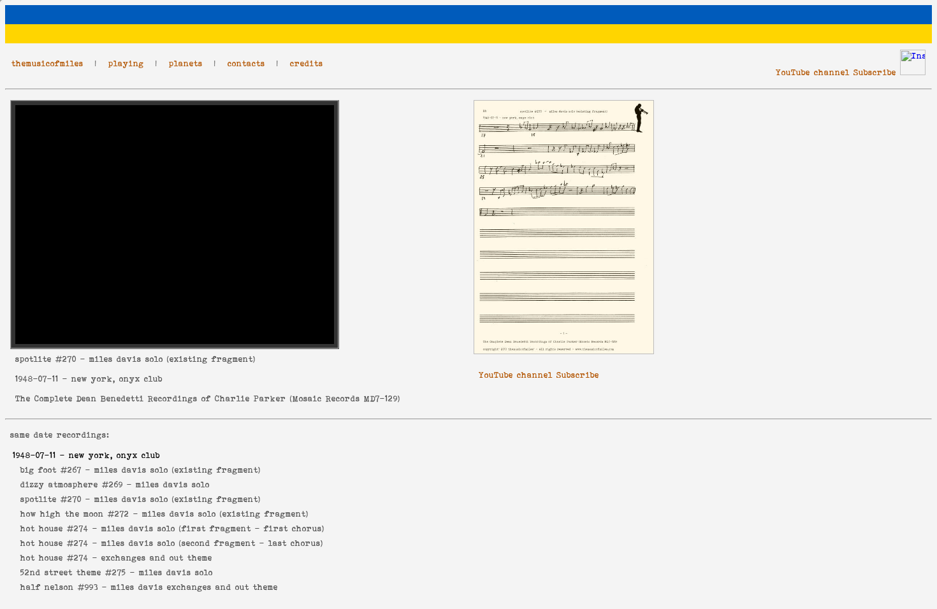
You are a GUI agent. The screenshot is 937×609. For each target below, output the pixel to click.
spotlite (33, 359)
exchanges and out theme (156, 557)
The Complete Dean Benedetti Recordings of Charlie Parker (150, 398)
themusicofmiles (47, 63)
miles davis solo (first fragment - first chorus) (212, 528)
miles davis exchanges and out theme (194, 587)
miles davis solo (173, 484)
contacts (246, 63)
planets (186, 63)
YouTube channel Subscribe (836, 72)
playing (126, 63)
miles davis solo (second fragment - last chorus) (212, 543)
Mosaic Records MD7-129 (345, 398)
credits (306, 63)
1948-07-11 (37, 378)
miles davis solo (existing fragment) (177, 470)
